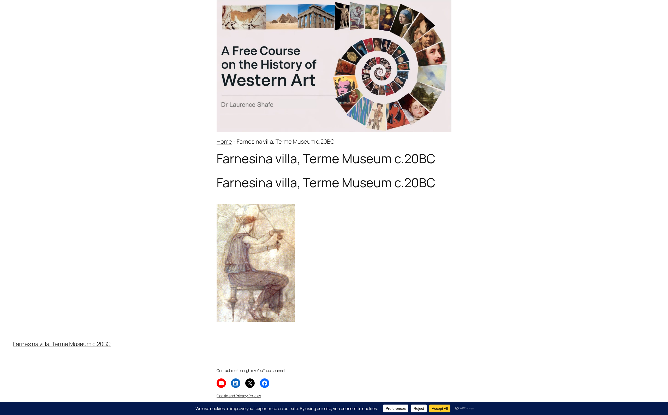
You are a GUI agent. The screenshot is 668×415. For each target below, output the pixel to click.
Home (224, 141)
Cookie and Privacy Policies (239, 395)
